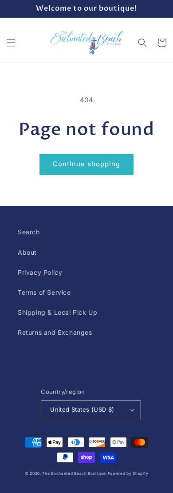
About (27, 252)
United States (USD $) (82, 409)
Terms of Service (44, 292)
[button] (11, 42)
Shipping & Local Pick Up (57, 312)
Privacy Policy (40, 272)
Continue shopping (86, 164)
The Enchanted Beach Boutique (74, 473)
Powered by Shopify (128, 473)
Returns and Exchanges (55, 332)
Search (29, 232)
